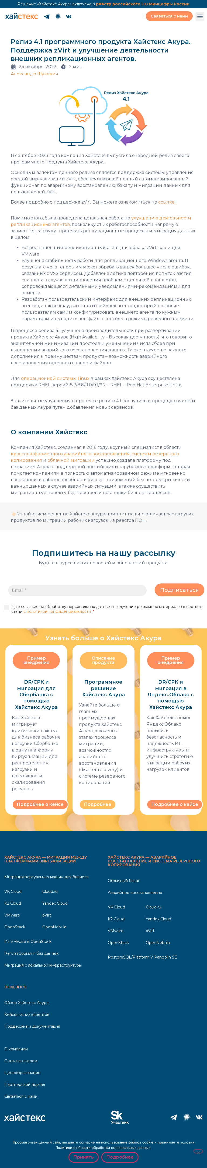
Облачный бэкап (124, 880)
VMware (12, 915)
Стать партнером (20, 1060)
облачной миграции (71, 460)
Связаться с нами (20, 1096)
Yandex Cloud (55, 903)
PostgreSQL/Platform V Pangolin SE (142, 957)
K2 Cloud (12, 903)
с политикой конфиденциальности (57, 611)
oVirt (46, 915)
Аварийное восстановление (135, 892)
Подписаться (179, 590)
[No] (198, 1151)
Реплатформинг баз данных (31, 953)
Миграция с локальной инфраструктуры (43, 965)
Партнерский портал (24, 1084)
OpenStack (14, 927)
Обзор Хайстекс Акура (26, 1002)
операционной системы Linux (55, 378)
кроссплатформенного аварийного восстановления (70, 453)
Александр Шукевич (34, 73)
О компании (16, 1049)
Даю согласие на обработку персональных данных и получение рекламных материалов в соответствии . (107, 609)
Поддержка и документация (32, 1026)
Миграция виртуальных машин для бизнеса (46, 877)
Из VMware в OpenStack (27, 941)
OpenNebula (54, 927)
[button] (199, 16)
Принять (83, 1157)
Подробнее (120, 1157)
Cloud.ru (50, 891)
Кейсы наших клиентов (26, 1014)
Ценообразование (22, 1072)
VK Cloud (13, 891)
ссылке (166, 202)
